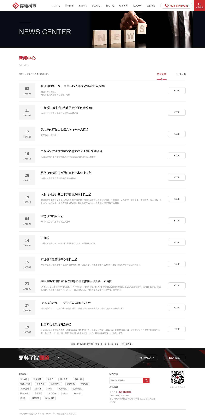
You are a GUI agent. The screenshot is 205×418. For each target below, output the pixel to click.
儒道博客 (123, 5)
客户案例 (137, 5)
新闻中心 (110, 5)
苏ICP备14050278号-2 (47, 414)
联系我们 (151, 5)
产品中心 (96, 5)
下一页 (110, 344)
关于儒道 (69, 5)
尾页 (116, 344)
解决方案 (83, 5)
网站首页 (55, 5)
